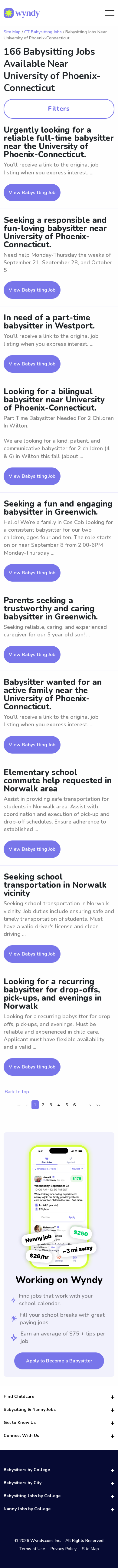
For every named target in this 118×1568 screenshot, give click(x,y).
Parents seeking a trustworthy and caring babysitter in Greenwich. (51, 608)
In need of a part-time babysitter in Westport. (49, 322)
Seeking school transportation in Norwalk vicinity (55, 885)
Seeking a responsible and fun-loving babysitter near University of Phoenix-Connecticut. (55, 232)
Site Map (12, 32)
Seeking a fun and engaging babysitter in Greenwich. (58, 508)
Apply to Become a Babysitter (59, 1361)
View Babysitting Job (32, 192)
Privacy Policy (64, 1549)
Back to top (17, 1091)
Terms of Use (32, 1549)
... (82, 1105)
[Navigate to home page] (22, 13)
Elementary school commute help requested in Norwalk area (58, 780)
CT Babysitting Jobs (43, 32)
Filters (59, 108)
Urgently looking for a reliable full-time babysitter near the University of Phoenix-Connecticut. (59, 142)
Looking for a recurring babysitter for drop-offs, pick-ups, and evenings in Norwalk (53, 994)
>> (98, 1105)
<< (19, 1105)
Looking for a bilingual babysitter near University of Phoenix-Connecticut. (54, 400)
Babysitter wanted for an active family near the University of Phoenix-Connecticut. (53, 694)
